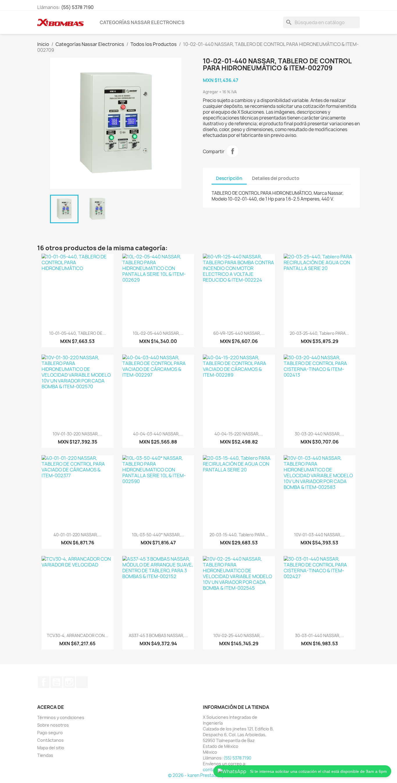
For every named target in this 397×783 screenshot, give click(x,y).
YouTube (56, 682)
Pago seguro (50, 732)
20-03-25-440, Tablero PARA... (319, 333)
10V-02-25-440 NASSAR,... (238, 635)
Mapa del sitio (50, 747)
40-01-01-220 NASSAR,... (77, 534)
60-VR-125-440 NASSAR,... (238, 333)
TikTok (82, 682)
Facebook (43, 682)
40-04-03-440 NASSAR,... (158, 434)
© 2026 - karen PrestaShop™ (198, 775)
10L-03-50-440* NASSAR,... (158, 534)
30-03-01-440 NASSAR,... (319, 635)
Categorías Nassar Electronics (142, 22)
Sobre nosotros (53, 725)
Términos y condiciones (60, 717)
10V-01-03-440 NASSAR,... (319, 534)
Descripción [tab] (229, 178)
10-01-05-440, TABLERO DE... (77, 333)
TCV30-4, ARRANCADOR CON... (77, 635)
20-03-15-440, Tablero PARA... (239, 534)
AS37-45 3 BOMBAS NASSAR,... (158, 635)
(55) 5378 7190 (77, 7)
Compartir (232, 151)
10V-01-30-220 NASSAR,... (77, 434)
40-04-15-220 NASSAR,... (238, 434)
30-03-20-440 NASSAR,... (319, 434)
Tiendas (45, 755)
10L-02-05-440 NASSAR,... (158, 333)
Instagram (69, 682)
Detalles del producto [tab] (275, 178)
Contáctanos (50, 740)
